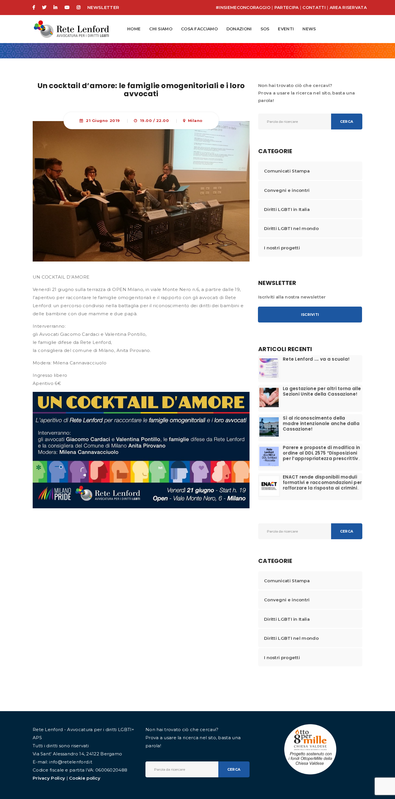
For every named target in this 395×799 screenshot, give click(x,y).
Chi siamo (160, 28)
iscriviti (310, 314)
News (309, 28)
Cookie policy (84, 778)
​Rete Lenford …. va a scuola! (316, 359)
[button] (238, 29)
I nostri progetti (282, 248)
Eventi (286, 28)
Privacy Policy (49, 778)
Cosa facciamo (199, 28)
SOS (265, 28)
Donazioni (239, 28)
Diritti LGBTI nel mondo (291, 228)
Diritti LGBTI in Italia (287, 209)
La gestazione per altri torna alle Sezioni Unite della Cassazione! (322, 391)
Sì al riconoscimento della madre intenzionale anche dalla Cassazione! (321, 423)
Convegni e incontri (287, 190)
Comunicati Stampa (287, 171)
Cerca (346, 121)
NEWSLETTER (103, 7)
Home (134, 28)
